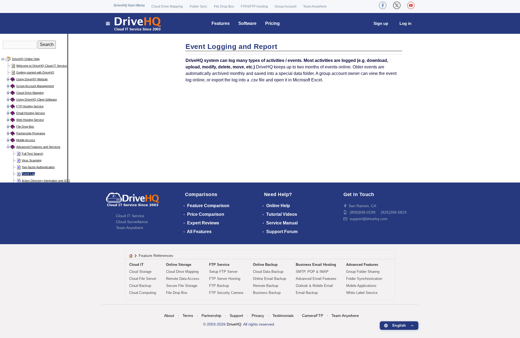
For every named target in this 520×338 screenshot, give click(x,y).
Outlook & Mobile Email (314, 286)
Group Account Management (35, 86)
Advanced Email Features (316, 279)
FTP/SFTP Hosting (254, 6)
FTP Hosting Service (30, 106)
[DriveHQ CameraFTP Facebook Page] (382, 5)
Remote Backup (265, 286)
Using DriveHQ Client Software (36, 99)
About (169, 315)
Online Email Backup (269, 279)
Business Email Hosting (316, 265)
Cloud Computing (142, 293)
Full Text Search (32, 153)
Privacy (258, 315)
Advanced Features (362, 265)
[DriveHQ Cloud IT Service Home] (134, 23)
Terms (188, 315)
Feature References (156, 255)
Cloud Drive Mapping (167, 6)
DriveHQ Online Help (26, 59)
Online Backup (265, 265)
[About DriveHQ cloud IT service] (133, 202)
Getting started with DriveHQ (35, 72)
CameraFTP (312, 315)
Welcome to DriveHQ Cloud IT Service (41, 65)
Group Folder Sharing (362, 272)
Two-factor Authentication (38, 167)
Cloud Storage (140, 272)
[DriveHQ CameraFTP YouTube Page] (410, 5)
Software (247, 23)
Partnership (211, 315)
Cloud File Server (142, 279)
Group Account (285, 6)
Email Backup (307, 293)
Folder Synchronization (364, 279)
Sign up (380, 23)
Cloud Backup (140, 286)
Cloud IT (136, 265)
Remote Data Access (182, 279)
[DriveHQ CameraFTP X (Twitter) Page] (396, 5)
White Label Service (362, 293)
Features (221, 23)
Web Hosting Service (30, 119)
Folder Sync (198, 6)
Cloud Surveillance (132, 222)
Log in (405, 23)
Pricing (272, 23)
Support (236, 315)
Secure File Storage (181, 286)
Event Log (28, 173)
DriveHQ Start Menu (129, 5)
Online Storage (178, 265)
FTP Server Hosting (224, 279)
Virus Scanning (31, 160)
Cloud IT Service (130, 216)
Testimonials (283, 315)
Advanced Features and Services (38, 146)
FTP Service (219, 265)
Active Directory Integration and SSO (46, 180)
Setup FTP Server (223, 272)
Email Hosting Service (30, 113)
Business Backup (267, 293)
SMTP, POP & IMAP (312, 272)
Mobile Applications (361, 286)
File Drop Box (224, 6)
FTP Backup (219, 286)
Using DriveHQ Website (32, 79)
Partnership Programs (30, 133)
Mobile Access (25, 140)
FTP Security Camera (226, 293)
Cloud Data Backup (268, 272)
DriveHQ (234, 324)
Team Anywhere (315, 6)
